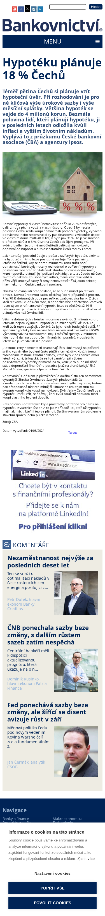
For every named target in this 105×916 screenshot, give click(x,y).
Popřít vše (52, 888)
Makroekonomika (67, 819)
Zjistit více (86, 859)
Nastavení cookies (52, 873)
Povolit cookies (52, 903)
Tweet (72, 432)
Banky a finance (16, 819)
